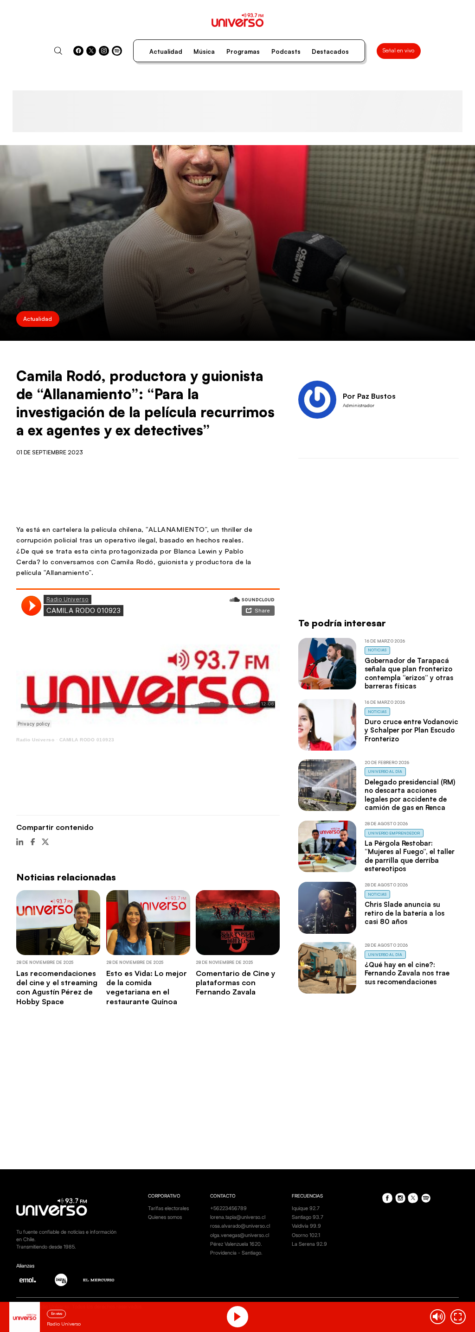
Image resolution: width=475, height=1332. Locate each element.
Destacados (330, 51)
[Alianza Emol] (27, 1280)
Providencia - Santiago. (236, 1253)
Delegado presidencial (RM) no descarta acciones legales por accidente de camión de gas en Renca (410, 795)
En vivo (56, 1313)
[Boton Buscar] (58, 51)
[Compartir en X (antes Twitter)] (45, 841)
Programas (243, 51)
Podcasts (286, 51)
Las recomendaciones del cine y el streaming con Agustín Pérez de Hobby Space (56, 987)
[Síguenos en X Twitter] (91, 51)
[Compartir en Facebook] (32, 841)
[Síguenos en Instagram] (104, 51)
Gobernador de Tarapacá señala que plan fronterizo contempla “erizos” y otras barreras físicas (409, 673)
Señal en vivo (398, 50)
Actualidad (165, 51)
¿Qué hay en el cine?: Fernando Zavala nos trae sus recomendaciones (407, 973)
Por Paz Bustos (369, 396)
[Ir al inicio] (238, 20)
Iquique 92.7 (306, 1208)
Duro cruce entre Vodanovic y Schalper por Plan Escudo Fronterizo (411, 730)
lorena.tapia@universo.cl (237, 1217)
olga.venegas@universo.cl (239, 1235)
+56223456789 (228, 1208)
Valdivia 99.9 (306, 1226)
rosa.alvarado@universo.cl (240, 1226)
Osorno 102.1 (306, 1235)
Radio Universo (35, 739)
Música (204, 51)
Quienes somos (165, 1217)
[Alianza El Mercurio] (99, 1280)
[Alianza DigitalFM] (61, 1280)
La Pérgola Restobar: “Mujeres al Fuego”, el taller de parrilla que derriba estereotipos (410, 856)
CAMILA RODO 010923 (87, 739)
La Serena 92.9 (309, 1244)
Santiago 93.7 (307, 1217)
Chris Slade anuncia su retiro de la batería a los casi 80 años (404, 913)
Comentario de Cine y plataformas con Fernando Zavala (236, 983)
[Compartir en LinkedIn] (19, 841)
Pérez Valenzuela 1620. (236, 1244)
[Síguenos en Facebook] (78, 51)
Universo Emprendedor (394, 832)
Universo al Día (385, 771)
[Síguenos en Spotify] (117, 51)
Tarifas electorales (168, 1208)
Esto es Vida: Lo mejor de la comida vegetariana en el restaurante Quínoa (146, 987)
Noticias (377, 649)
